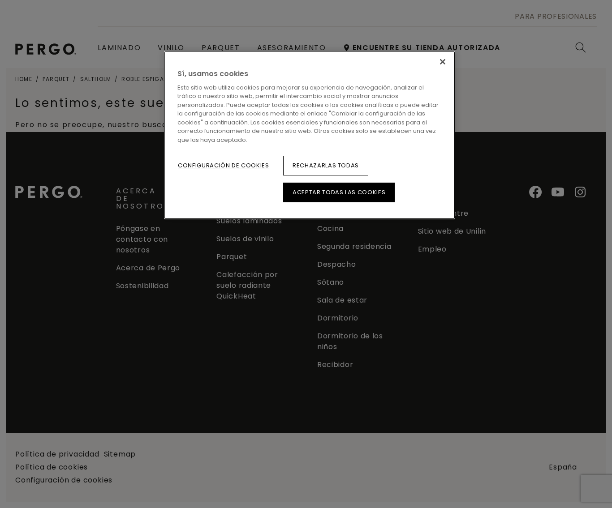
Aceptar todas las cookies (339, 192)
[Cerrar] (443, 62)
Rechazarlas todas (326, 165)
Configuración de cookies (223, 165)
